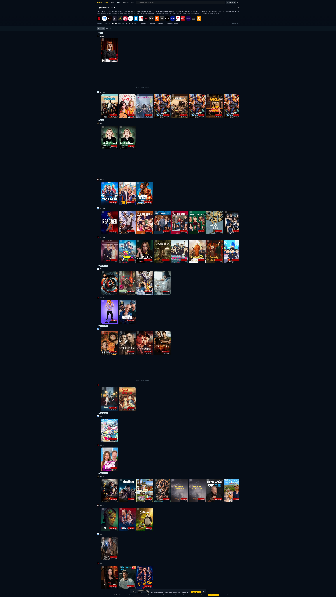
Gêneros (144, 23)
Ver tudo (100, 23)
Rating (160, 23)
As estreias (101, 28)
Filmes (108, 23)
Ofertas (108, 28)
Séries (114, 23)
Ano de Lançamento (132, 23)
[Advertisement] (142, 75)
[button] (109, 50)
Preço (152, 23)
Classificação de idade (172, 23)
